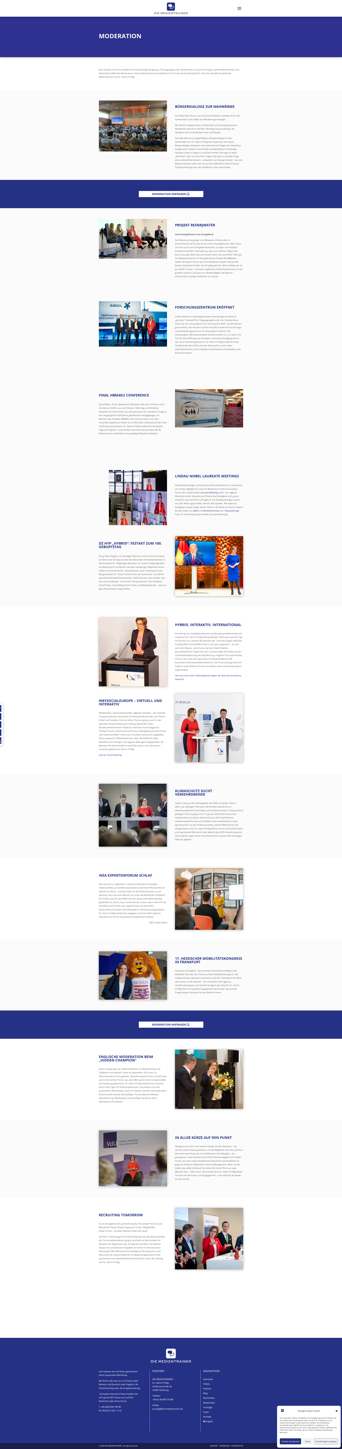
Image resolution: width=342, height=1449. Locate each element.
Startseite (208, 1379)
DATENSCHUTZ (237, 1446)
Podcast (207, 1388)
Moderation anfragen (169, 194)
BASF (195, 510)
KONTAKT (214, 1446)
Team (206, 1412)
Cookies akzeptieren (290, 1441)
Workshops (209, 1397)
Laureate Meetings (209, 492)
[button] (336, 1411)
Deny (307, 1441)
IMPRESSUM (225, 1446)
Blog (205, 1393)
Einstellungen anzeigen (326, 1441)
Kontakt (207, 1416)
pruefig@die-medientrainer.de (167, 1408)
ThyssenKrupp (231, 510)
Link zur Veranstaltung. (110, 754)
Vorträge (207, 1407)
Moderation (209, 1402)
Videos (206, 1383)
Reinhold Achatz (211, 510)
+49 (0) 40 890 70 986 (162, 1399)
